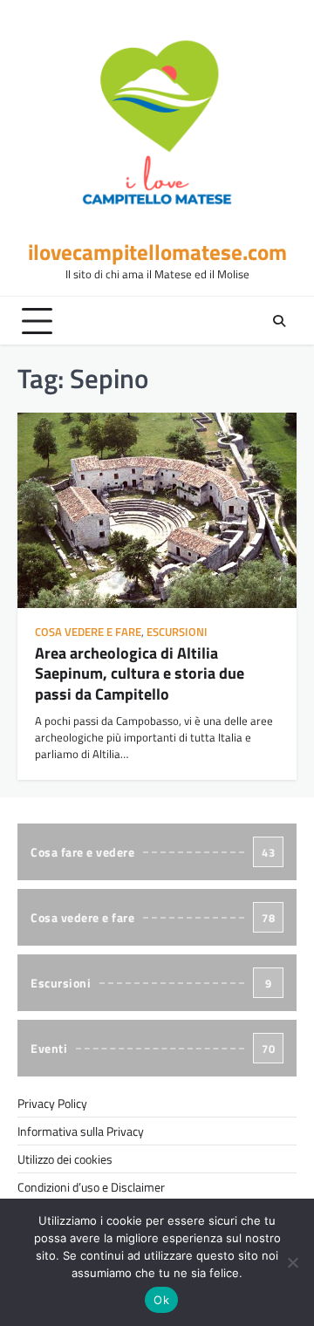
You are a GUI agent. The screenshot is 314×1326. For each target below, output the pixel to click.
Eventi (153, 1048)
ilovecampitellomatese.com (157, 252)
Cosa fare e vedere (153, 852)
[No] (292, 1262)
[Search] (279, 321)
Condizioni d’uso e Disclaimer (91, 1187)
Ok (161, 1300)
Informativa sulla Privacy (80, 1131)
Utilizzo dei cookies (65, 1159)
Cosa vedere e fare (88, 632)
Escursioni (177, 632)
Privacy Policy (52, 1103)
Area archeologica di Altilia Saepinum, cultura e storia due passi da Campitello (139, 673)
